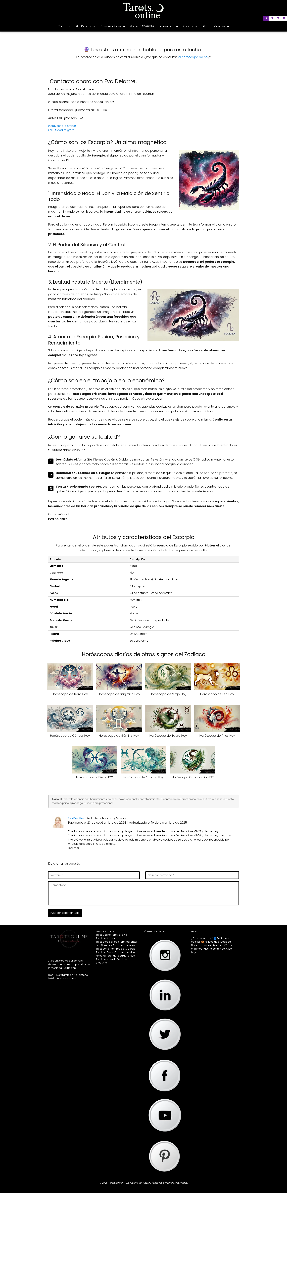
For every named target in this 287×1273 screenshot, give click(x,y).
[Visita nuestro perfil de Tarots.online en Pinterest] (165, 1174)
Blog (205, 26)
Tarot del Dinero (105, 952)
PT (272, 18)
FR (278, 18)
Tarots (62, 26)
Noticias (188, 26)
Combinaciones (111, 26)
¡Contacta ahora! (70, 978)
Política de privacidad (218, 941)
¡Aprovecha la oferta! (62, 126)
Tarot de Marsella (106, 959)
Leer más (74, 848)
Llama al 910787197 (142, 26)
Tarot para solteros (107, 941)
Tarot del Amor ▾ (105, 938)
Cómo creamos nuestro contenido (211, 947)
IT (284, 18)
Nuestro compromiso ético (207, 945)
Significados (84, 26)
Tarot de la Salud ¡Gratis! (120, 955)
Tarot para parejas (124, 945)
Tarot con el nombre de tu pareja (116, 948)
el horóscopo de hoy (193, 57)
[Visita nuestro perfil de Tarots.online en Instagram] (165, 973)
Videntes (219, 26)
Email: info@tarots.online (62, 975)
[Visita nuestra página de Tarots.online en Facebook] (165, 1095)
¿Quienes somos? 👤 (203, 938)
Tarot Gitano (103, 934)
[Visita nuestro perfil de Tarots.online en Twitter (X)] (165, 1052)
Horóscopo (167, 26)
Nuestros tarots (105, 931)
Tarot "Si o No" (119, 934)
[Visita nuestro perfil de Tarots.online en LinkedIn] (165, 1013)
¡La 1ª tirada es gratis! (61, 130)
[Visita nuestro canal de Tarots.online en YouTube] (165, 1133)
